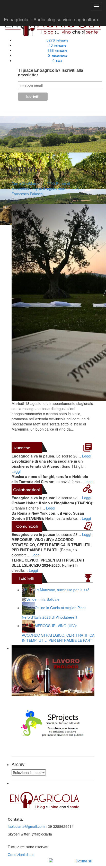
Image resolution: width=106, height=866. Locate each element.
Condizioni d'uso (21, 854)
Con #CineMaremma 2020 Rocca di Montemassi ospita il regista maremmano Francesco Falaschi (45, 188)
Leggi (86, 456)
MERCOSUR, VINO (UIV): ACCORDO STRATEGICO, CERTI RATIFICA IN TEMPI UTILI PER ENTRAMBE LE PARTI (58, 633)
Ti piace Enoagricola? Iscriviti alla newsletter (50, 72)
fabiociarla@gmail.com (26, 826)
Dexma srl (84, 860)
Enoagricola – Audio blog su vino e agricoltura (51, 19)
